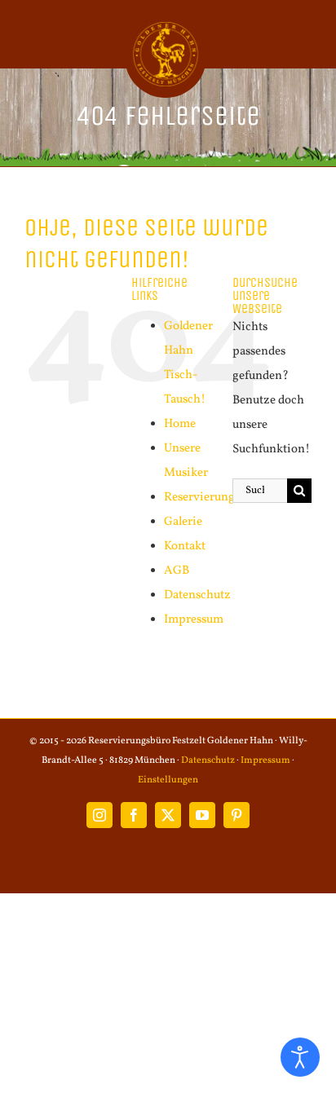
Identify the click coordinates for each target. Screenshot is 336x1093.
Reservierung (199, 497)
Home (180, 424)
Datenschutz (197, 595)
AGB (176, 571)
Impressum (193, 619)
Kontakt (185, 546)
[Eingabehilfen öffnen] (300, 1057)
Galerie (183, 522)
